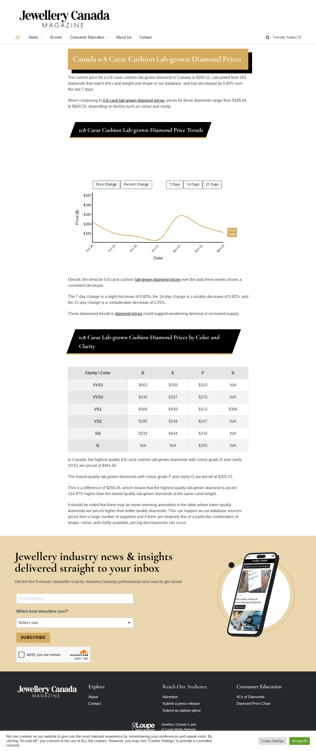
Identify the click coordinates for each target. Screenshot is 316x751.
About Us (124, 37)
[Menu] (18, 37)
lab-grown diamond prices (157, 279)
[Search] (268, 37)
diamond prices (128, 314)
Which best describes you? (41, 611)
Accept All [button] (299, 741)
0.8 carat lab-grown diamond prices (133, 100)
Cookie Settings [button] (272, 741)
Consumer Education (87, 37)
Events (56, 37)
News (33, 37)
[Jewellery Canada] (64, 18)
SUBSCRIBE (33, 637)
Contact (145, 37)
